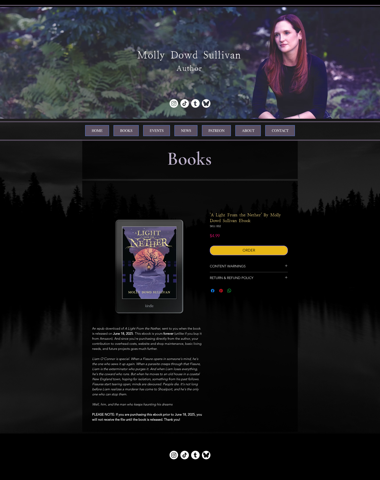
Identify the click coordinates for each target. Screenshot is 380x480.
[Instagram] (174, 103)
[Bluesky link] (206, 455)
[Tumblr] (195, 103)
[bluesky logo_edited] (206, 103)
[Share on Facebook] (212, 290)
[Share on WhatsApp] (229, 290)
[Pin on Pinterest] (221, 290)
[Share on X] (237, 290)
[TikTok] (184, 103)
